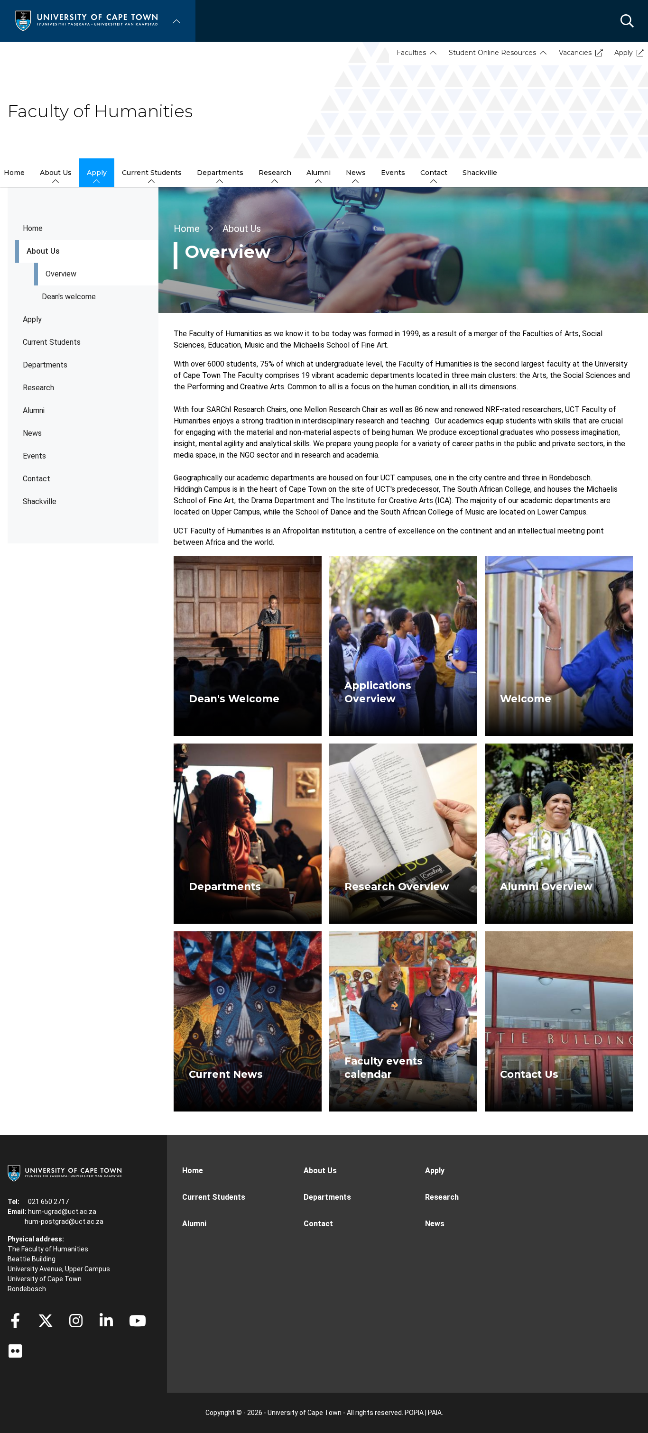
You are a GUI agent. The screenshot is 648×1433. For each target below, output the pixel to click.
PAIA (435, 1412)
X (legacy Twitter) (45, 1320)
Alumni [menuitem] (318, 172)
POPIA (414, 1412)
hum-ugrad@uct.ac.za (62, 1211)
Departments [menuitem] (220, 172)
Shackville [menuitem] (480, 172)
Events (34, 455)
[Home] (86, 20)
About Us (43, 251)
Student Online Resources (492, 52)
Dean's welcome (69, 296)
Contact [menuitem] (433, 172)
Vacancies (575, 52)
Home (33, 228)
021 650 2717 (48, 1201)
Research (38, 387)
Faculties (411, 52)
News (32, 433)
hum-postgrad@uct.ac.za (64, 1221)
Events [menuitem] (393, 172)
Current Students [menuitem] (152, 172)
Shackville (39, 501)
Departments (45, 364)
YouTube (137, 1320)
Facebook (15, 1320)
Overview (61, 273)
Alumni (34, 410)
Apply (623, 52)
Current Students (52, 342)
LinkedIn (106, 1320)
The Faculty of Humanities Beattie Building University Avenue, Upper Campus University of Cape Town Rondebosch (59, 1269)
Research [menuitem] (275, 172)
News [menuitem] (356, 172)
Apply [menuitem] (97, 172)
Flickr (15, 1351)
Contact (36, 478)
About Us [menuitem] (56, 172)
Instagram (76, 1320)
